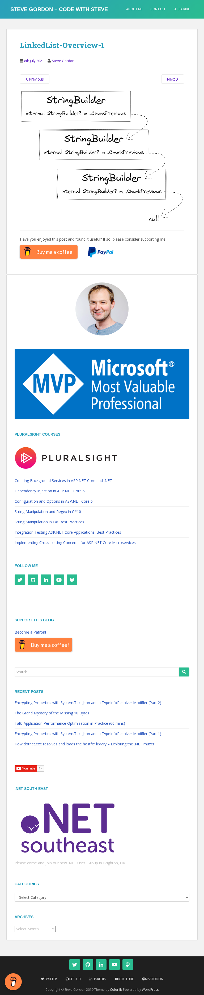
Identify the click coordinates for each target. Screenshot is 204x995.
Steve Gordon (63, 60)
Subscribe (181, 9)
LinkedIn (99, 979)
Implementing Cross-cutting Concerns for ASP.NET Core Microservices (75, 542)
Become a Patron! (30, 632)
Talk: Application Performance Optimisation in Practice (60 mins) (70, 723)
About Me (134, 9)
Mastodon (154, 979)
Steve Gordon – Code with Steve (59, 9)
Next (171, 79)
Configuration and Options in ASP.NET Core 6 (54, 501)
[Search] (184, 671)
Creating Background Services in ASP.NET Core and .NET (63, 480)
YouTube (126, 979)
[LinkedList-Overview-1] (102, 156)
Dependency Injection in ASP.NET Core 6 (50, 490)
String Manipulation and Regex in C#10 (48, 511)
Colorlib (116, 989)
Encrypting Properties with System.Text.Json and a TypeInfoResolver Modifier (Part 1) (88, 733)
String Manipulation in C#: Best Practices (49, 521)
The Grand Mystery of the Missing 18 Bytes (52, 712)
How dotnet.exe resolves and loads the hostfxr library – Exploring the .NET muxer (84, 743)
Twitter (50, 979)
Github (75, 979)
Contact (157, 9)
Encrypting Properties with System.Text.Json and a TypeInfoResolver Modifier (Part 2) (88, 702)
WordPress (150, 989)
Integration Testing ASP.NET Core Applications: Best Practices (68, 532)
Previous (36, 79)
